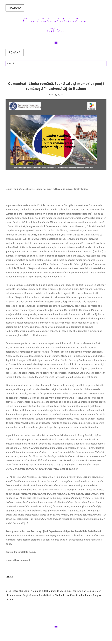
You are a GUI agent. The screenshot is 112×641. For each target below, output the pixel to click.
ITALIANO (15, 8)
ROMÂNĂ (14, 52)
